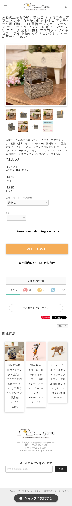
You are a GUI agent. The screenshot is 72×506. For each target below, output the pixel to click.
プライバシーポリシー (32, 491)
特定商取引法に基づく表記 (56, 491)
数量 (8, 213)
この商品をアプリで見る (36, 308)
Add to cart (37, 249)
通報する (62, 326)
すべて (13, 290)
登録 (60, 469)
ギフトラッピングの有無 (19, 198)
